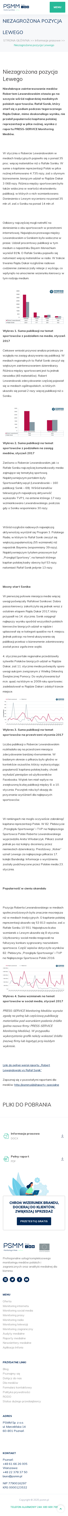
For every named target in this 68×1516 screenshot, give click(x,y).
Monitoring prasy (13, 1315)
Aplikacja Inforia (13, 1347)
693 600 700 (50, 1507)
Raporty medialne (14, 1338)
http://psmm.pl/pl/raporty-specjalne (36, 1085)
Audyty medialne (14, 1333)
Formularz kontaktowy (17, 1387)
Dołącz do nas (12, 1378)
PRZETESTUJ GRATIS (34, 1221)
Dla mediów (10, 1382)
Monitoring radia (13, 1320)
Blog (6, 1369)
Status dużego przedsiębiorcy (22, 1401)
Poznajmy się (11, 1373)
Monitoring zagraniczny (18, 1329)
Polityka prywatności (16, 1392)
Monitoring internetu (16, 1306)
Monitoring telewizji (15, 1324)
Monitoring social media (18, 1310)
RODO (7, 1396)
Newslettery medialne (17, 1342)
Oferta (7, 1301)
